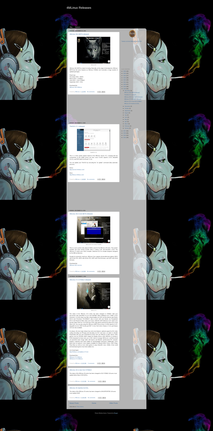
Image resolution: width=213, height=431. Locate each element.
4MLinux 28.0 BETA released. (79, 34)
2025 (124, 73)
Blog (71, 27)
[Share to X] (101, 92)
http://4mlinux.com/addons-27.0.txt (79, 352)
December (127, 90)
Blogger (116, 413)
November (127, 106)
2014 (124, 137)
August (127, 112)
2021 (124, 82)
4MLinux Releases (79, 7)
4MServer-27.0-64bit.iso (76, 358)
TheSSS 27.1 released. (77, 126)
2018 (124, 88)
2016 (124, 133)
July (126, 115)
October (127, 108)
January (127, 128)
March (126, 123)
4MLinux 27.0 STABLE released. (80, 280)
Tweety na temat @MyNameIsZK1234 (131, 41)
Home (94, 403)
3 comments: (91, 363)
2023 (124, 77)
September (128, 110)
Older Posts (113, 403)
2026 (124, 71)
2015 (124, 135)
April (126, 121)
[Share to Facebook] (103, 92)
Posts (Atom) (80, 406)
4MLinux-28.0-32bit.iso (76, 87)
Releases (77, 27)
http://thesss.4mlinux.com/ (77, 174)
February (127, 126)
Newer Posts (74, 403)
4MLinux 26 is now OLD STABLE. (81, 370)
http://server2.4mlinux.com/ (77, 169)
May (126, 119)
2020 (124, 84)
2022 (124, 80)
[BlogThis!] (100, 92)
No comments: (91, 91)
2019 (124, 86)
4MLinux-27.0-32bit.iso (76, 357)
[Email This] (98, 92)
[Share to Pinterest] (104, 92)
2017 (124, 131)
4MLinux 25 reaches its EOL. (79, 388)
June (126, 117)
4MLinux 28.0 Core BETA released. (81, 214)
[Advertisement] (106, 16)
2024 (124, 75)
